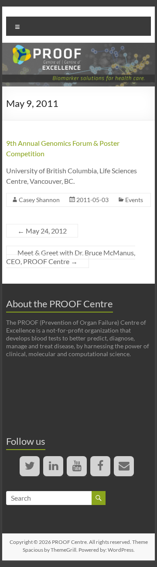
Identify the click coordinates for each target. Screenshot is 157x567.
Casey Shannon (39, 199)
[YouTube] (77, 466)
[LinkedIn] (53, 466)
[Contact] (124, 466)
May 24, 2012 (42, 231)
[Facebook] (100, 466)
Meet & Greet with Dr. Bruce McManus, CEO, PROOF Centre (70, 256)
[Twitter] (30, 466)
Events (134, 199)
